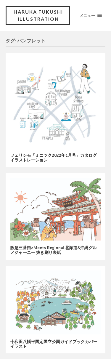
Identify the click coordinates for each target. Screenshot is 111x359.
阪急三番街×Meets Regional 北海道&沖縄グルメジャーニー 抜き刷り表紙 (53, 250)
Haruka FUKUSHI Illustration (38, 15)
